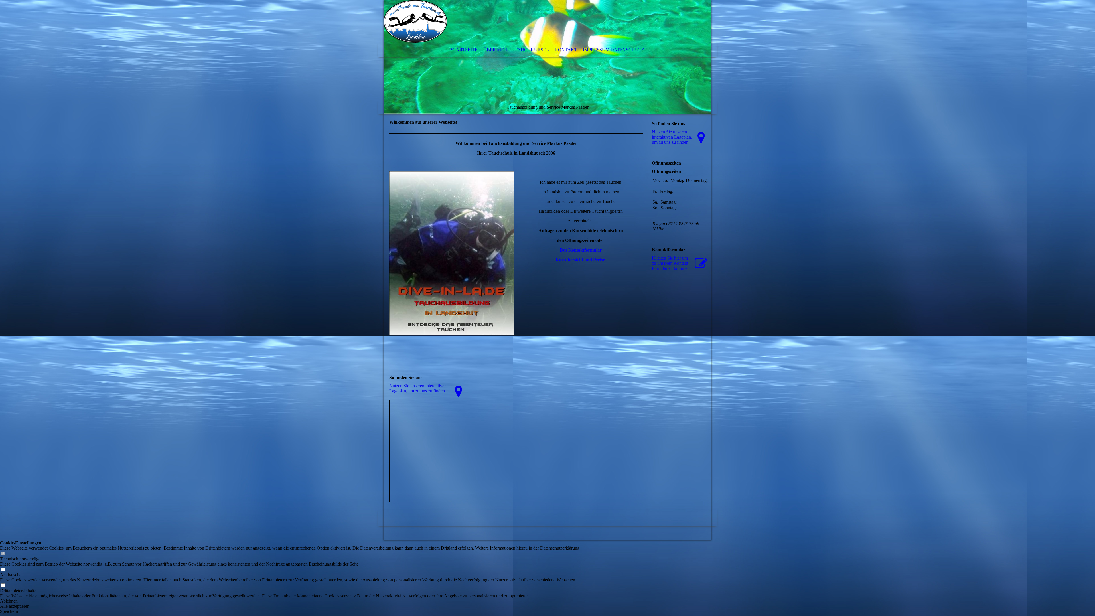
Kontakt (566, 49)
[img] (547, 57)
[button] (290, 601)
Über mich (496, 49)
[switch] (3, 553)
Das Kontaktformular (581, 250)
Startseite (464, 49)
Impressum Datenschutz (613, 49)
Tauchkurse (530, 49)
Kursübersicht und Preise (580, 259)
